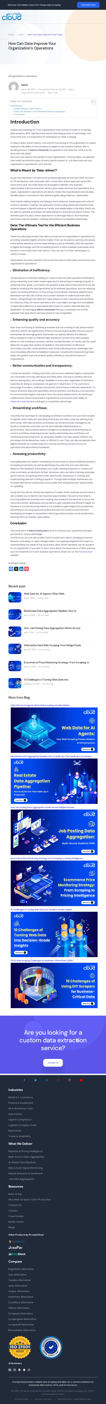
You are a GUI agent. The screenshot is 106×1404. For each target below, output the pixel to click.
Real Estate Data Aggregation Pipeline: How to (50, 610)
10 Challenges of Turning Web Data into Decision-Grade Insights (41, 909)
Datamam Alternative (20, 1296)
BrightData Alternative (21, 1269)
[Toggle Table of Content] (92, 102)
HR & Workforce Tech (20, 1108)
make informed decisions (23, 401)
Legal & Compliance (19, 1119)
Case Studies (16, 1216)
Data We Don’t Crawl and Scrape (74, 1399)
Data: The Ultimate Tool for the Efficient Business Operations (40, 111)
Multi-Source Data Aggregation (26, 1156)
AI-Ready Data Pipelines (22, 1162)
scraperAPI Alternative (21, 1324)
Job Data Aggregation (21, 1179)
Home (11, 34)
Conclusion (20, 114)
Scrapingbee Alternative (22, 1319)
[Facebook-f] (24, 1080)
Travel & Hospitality (19, 1136)
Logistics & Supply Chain (22, 1125)
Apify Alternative (17, 1285)
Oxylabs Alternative (19, 1280)
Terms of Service (43, 1399)
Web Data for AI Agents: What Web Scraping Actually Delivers (40, 705)
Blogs (11, 1227)
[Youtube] (81, 1080)
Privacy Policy (22, 1399)
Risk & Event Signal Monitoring (25, 1168)
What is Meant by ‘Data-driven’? (28, 108)
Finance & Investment (20, 1103)
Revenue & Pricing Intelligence (25, 1151)
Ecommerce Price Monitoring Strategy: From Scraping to (56, 662)
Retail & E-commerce (20, 1097)
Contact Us (53, 1062)
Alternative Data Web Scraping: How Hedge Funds (52, 645)
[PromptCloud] (11, 16)
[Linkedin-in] (47, 1080)
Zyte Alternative (17, 1274)
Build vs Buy (15, 1194)
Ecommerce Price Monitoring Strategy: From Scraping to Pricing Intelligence (47, 858)
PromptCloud (85, 551)
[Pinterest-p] (58, 1080)
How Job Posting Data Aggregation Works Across (52, 628)
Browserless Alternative (21, 1330)
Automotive (15, 1114)
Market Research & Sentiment (25, 1173)
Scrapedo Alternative (20, 1313)
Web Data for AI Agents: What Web (44, 593)
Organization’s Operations (33, 92)
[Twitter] (35, 1080)
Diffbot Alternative (18, 1308)
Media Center (16, 1221)
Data (21, 34)
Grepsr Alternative (18, 1291)
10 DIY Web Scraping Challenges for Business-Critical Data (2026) (42, 960)
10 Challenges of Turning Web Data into (46, 679)
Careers (13, 1210)
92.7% (35, 129)
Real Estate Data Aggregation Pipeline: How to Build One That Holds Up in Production (51, 756)
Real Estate (14, 1130)
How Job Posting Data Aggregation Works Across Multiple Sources (42, 807)
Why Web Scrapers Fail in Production (29, 1199)
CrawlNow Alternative (20, 1302)
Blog (50, 92)
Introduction (17, 106)
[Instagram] (69, 1080)
